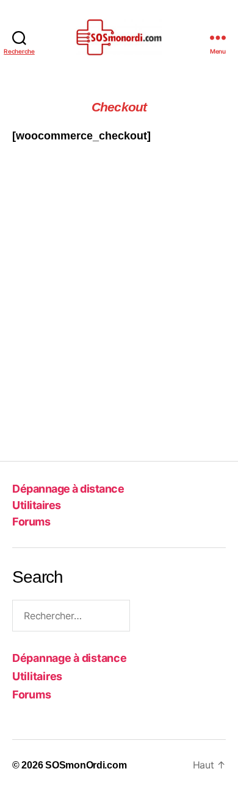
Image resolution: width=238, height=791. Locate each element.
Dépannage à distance (68, 488)
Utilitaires (36, 505)
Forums (31, 521)
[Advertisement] (119, 312)
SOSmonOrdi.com (85, 765)
